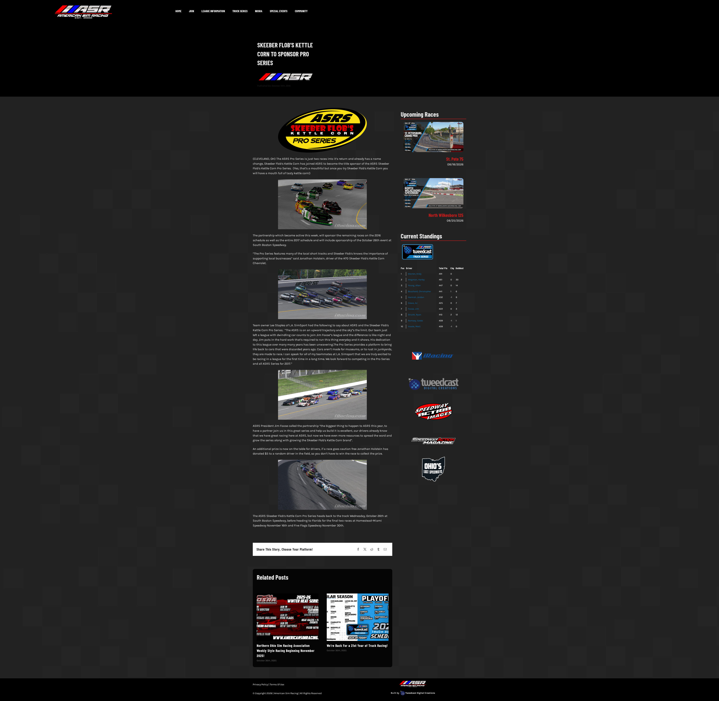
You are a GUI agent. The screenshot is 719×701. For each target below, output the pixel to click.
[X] (365, 549)
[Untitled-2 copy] (433, 399)
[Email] (385, 549)
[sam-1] (433, 428)
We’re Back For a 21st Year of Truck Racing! (357, 646)
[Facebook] (358, 549)
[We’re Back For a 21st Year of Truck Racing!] (358, 617)
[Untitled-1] (433, 343)
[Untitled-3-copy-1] (433, 371)
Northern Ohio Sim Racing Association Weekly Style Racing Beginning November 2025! (286, 651)
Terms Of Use (277, 684)
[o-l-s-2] (433, 456)
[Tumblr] (378, 549)
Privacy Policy (260, 684)
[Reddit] (371, 549)
